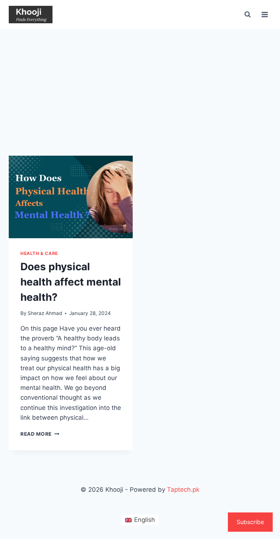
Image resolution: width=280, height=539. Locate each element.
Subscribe (250, 522)
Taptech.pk (183, 489)
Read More (39, 434)
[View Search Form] (247, 14)
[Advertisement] (140, 84)
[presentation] (71, 197)
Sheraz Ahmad (45, 313)
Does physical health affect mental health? (70, 281)
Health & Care (39, 253)
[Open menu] (264, 14)
